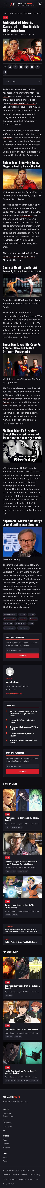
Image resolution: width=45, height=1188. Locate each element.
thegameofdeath (9, 628)
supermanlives (20, 623)
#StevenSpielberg (10, 614)
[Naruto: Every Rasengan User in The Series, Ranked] (22, 887)
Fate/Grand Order (16, 827)
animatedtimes (8, 34)
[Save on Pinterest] (10, 66)
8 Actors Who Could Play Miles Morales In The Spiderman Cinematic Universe (20, 256)
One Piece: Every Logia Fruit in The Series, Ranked (22, 987)
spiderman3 (8, 623)
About (5, 1140)
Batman (6, 402)
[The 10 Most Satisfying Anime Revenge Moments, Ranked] (22, 1053)
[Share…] (5, 72)
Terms (5, 1161)
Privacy (5, 1157)
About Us (15, 1175)
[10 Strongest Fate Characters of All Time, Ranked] (22, 800)
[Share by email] (32, 66)
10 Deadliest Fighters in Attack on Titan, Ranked (23, 741)
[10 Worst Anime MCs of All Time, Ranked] (22, 1012)
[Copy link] (37, 67)
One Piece (9, 995)
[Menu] (5, 4)
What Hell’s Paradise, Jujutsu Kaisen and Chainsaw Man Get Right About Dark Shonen (23, 713)
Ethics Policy (13, 1179)
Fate (7, 827)
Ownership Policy (9, 1184)
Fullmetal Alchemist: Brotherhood (28, 1080)
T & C (5, 1179)
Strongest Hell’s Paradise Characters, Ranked (22, 721)
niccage (31, 614)
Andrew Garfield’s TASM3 (23, 103)
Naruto (15, 915)
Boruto (8, 915)
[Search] (40, 4)
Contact (6, 1144)
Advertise (6, 1147)
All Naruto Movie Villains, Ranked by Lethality (22, 734)
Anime (7, 814)
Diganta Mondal (10, 911)
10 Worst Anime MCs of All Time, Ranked (21, 1029)
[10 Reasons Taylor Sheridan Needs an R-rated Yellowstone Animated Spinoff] (22, 844)
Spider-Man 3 (9, 212)
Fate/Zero (18, 1037)
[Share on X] (15, 66)
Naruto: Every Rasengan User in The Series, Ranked (19, 906)
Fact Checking (35, 1175)
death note (9, 1037)
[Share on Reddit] (26, 66)
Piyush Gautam (10, 824)
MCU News (7, 1122)
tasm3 (31, 623)
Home (5, 13)
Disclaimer (24, 1175)
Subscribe (22, 656)
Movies (5, 1120)
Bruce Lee (29, 316)
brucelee (22, 614)
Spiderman (33, 619)
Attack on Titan (10, 1080)
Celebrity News (8, 1116)
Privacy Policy (33, 1179)
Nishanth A (9, 867)
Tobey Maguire (23, 628)
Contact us (6, 1175)
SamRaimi (23, 619)
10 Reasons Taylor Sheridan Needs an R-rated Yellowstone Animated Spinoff (21, 862)
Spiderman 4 (26, 215)
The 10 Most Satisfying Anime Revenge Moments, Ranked (20, 1072)
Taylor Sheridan (10, 871)
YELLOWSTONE (22, 871)
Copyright (22, 1179)
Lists (11, 13)
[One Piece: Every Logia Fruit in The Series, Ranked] (22, 968)
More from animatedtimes (15, 693)
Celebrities (7, 1113)
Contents (10, 82)
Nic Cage (7, 398)
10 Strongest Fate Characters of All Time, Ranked (24, 728)
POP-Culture (7, 1126)
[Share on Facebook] (21, 66)
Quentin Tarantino (10, 619)
